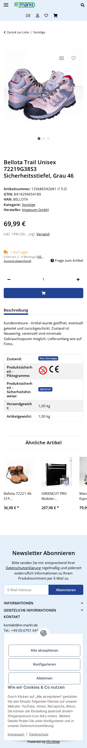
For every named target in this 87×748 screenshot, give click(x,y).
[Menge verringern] (9, 279)
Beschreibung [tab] (16, 310)
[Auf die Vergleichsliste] (61, 58)
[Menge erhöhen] (78, 279)
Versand (42, 234)
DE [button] (28, 15)
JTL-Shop (53, 741)
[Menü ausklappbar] (6, 3)
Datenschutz (38, 734)
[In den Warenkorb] (7, 46)
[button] (84, 5)
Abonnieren (66, 589)
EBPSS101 (45, 389)
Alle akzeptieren (44, 650)
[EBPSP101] (43, 370)
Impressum (16, 734)
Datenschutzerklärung (23, 567)
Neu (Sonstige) (48, 358)
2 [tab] (43, 138)
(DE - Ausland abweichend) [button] (23, 259)
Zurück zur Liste (18, 32)
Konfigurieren (44, 664)
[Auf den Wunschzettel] (73, 58)
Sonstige (28, 204)
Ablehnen (44, 678)
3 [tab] (48, 138)
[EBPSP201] (54, 369)
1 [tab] (39, 138)
